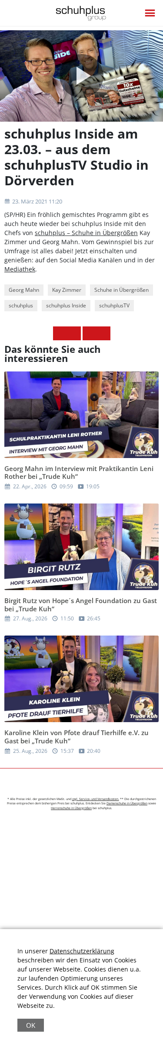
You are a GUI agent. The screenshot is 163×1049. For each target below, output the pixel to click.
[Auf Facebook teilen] (60, 333)
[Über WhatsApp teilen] (89, 333)
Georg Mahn (24, 290)
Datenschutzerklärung (82, 951)
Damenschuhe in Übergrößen (126, 803)
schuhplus (21, 305)
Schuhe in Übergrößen (121, 290)
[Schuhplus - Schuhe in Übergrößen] (81, 13)
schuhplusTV (114, 305)
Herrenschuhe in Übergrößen (71, 808)
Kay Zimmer (66, 290)
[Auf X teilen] (74, 333)
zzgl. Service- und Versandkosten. (95, 799)
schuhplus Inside (66, 305)
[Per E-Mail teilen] (103, 333)
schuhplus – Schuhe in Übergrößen (86, 233)
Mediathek (19, 269)
